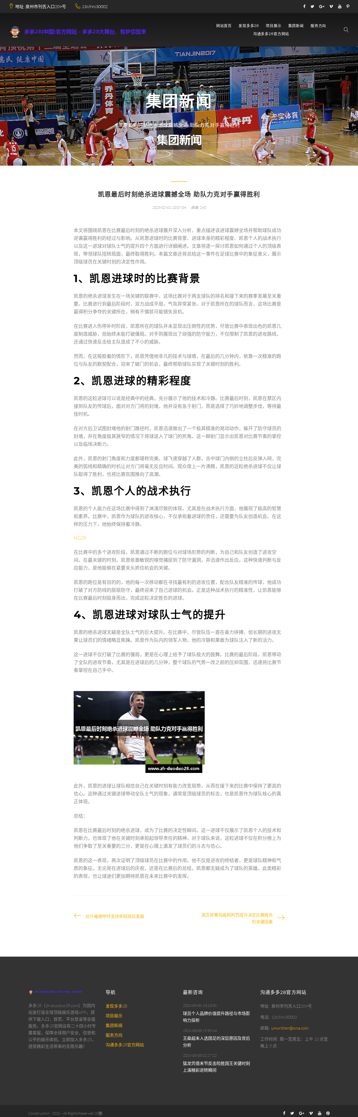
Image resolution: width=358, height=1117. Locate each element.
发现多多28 (248, 26)
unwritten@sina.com (289, 1028)
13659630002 (95, 6)
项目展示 (273, 26)
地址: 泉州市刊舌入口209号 (40, 6)
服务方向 (318, 26)
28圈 (98, 1113)
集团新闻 (296, 26)
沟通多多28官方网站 (271, 34)
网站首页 (224, 26)
